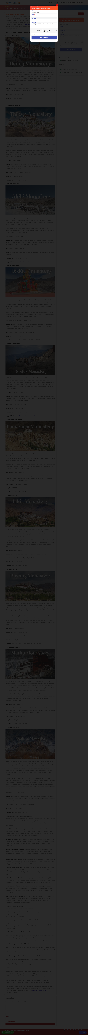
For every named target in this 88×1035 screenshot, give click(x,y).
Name (33, 10)
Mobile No (34, 18)
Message (34, 22)
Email (33, 14)
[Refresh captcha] (56, 30)
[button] (57, 5)
